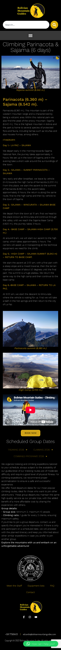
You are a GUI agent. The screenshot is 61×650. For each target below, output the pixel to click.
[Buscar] (54, 25)
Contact (30, 592)
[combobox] (26, 25)
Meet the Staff (14, 585)
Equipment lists (36, 585)
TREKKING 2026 (16, 449)
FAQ (52, 585)
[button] (30, 35)
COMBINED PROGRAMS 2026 (29, 456)
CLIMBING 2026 (41, 449)
